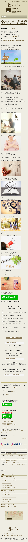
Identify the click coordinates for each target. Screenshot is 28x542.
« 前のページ (3, 438)
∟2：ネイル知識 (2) (6, 494)
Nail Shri (15, 36)
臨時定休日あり (13, 391)
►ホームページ (14, 421)
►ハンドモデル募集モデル (6, 424)
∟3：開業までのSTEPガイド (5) (9, 497)
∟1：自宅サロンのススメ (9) (8, 492)
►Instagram (4, 423)
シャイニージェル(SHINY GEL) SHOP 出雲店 (12, 535)
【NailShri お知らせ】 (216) (7, 474)
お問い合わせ (6, 533)
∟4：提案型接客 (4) (6, 499)
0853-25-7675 (8, 394)
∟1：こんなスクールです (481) (9, 478)
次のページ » (24, 438)
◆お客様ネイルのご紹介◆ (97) (7, 504)
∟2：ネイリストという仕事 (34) (9, 480)
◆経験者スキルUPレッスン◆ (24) (8, 506)
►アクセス (14, 424)
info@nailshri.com (9, 395)
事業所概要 (13, 533)
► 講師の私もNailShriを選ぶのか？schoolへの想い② (13, 40)
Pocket (13, 28)
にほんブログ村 (4, 432)
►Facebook (9, 423)
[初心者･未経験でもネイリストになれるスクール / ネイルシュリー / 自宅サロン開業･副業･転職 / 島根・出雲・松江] (14, 6)
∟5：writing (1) (5, 501)
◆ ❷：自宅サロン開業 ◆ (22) (7, 490)
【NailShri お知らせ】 (18, 25)
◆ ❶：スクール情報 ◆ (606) (7, 476)
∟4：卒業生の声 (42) (7, 485)
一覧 (26, 448)
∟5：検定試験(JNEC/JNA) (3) (8, 487)
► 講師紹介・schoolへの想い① (8, 39)
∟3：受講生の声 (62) (7, 483)
